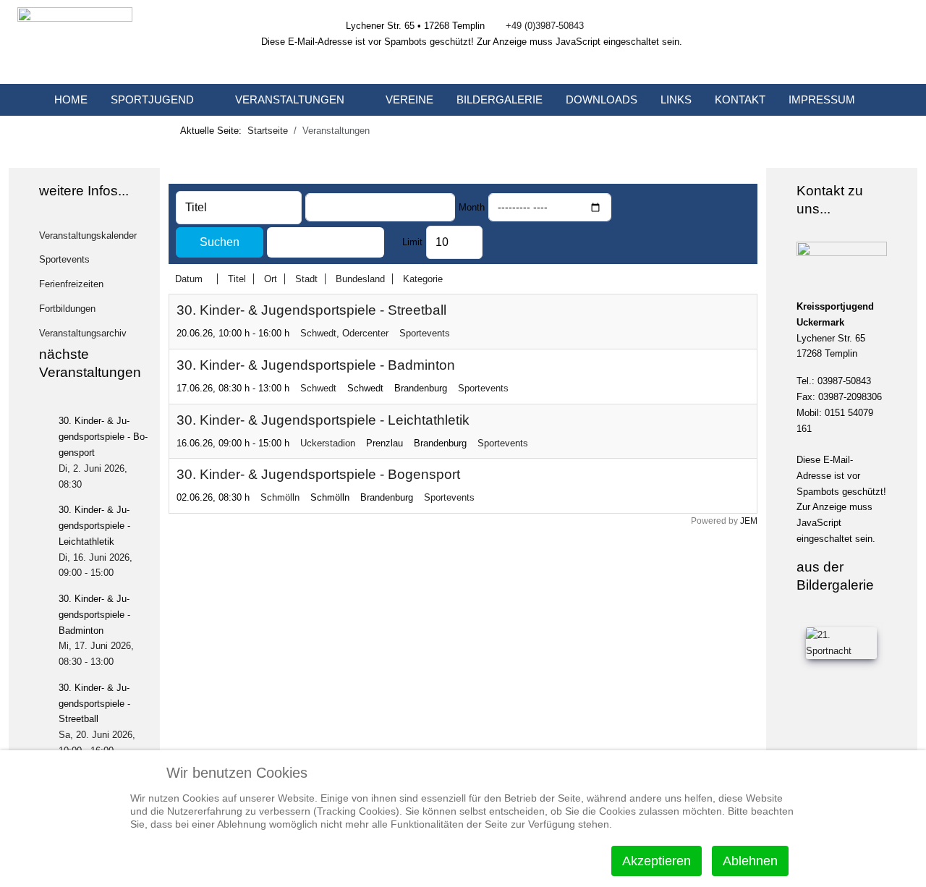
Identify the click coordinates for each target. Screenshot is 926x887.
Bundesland (360, 278)
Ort (270, 278)
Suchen (219, 242)
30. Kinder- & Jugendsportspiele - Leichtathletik (323, 420)
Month (472, 207)
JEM (748, 521)
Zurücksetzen (325, 242)
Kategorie (423, 278)
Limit (412, 242)
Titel (237, 278)
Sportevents (424, 333)
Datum (189, 278)
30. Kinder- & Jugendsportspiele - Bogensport (318, 474)
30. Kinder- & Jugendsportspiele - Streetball (311, 310)
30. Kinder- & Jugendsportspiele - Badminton (316, 365)
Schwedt (318, 388)
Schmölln (280, 497)
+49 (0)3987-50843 (545, 25)
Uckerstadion (327, 443)
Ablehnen (750, 861)
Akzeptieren (656, 861)
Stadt (306, 278)
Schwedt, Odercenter (344, 333)
